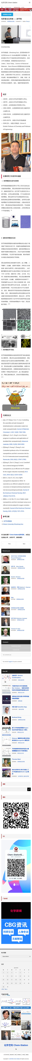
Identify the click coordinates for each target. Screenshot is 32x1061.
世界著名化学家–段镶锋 (17, 608)
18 (15, 979)
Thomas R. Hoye (15, 628)
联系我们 (19, 1054)
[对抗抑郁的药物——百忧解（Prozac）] (26, 1025)
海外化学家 (21, 709)
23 (7, 983)
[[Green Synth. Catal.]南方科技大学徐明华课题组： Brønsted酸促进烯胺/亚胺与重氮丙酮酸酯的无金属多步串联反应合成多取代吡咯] (16, 1035)
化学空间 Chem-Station (16, 1045)
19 (20, 979)
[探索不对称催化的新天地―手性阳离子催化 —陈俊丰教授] (16, 1015)
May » (6, 989)
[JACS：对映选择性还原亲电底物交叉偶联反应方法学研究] (26, 1012)
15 (3, 979)
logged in (11, 661)
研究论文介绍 (21, 692)
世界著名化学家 (10, 21)
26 (20, 983)
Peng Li (28, 21)
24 (11, 983)
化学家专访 (20, 776)
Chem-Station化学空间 (17, 534)
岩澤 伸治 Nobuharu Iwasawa (19, 618)
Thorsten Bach (16, 759)
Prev (9, 543)
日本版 (23, 1054)
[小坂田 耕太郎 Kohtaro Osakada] (6, 1015)
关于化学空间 (6, 1054)
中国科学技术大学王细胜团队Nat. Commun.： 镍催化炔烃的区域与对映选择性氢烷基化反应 (20, 688)
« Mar (2, 989)
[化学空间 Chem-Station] (9, 2)
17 (11, 979)
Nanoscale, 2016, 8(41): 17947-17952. (14, 459)
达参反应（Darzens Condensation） (17, 676)
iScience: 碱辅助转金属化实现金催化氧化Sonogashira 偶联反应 (21, 739)
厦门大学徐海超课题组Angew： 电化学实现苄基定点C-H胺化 (20, 729)
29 (3, 986)
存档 (15, 1054)
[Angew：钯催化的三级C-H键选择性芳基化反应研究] (16, 1001)
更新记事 (11, 1054)
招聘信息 (20, 701)
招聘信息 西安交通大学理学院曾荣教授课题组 (20, 697)
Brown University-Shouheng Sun (13, 524)
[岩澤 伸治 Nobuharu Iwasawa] (6, 1035)
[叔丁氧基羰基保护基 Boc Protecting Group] (6, 1025)
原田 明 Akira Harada (17, 566)
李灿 (12, 597)
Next (24, 543)
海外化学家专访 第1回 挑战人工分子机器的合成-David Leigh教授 (20, 771)
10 (11, 976)
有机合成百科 (21, 680)
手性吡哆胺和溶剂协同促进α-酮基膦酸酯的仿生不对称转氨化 (20, 749)
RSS (16, 1049)
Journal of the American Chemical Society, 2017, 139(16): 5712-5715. (16, 493)
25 (15, 983)
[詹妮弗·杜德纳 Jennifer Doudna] (16, 1022)
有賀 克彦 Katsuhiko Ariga (19, 707)
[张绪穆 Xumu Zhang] (26, 1035)
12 (20, 976)
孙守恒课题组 (8, 521)
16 (7, 979)
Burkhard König (16, 717)
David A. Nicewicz (16, 576)
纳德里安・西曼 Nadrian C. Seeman (20, 587)
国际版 (27, 1054)
